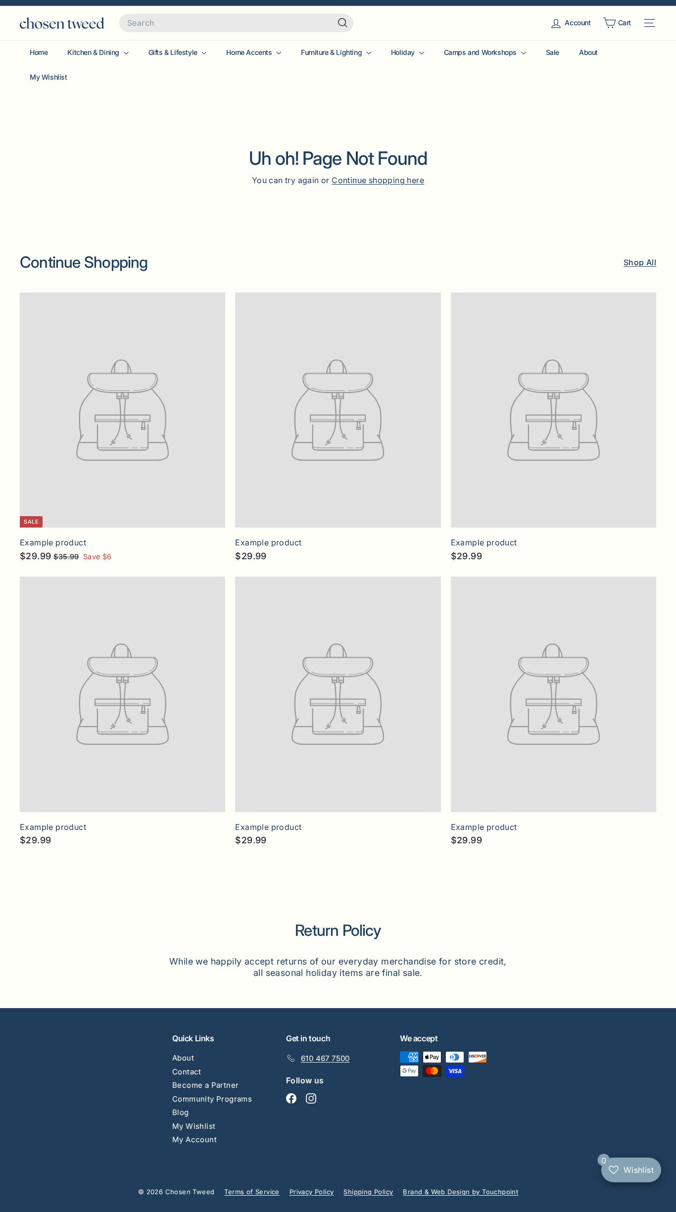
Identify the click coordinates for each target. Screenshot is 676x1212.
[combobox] (236, 23)
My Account (194, 1139)
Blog (180, 1112)
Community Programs (212, 1099)
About (588, 52)
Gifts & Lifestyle (173, 52)
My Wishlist (48, 77)
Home (39, 52)
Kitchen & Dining (94, 52)
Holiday (404, 52)
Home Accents (250, 52)
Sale (552, 52)
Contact (186, 1071)
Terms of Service (251, 1192)
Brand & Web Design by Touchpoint (460, 1192)
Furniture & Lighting (332, 52)
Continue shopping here (378, 180)
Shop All (640, 262)
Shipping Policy (368, 1192)
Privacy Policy (312, 1192)
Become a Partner (205, 1085)
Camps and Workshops (481, 52)
